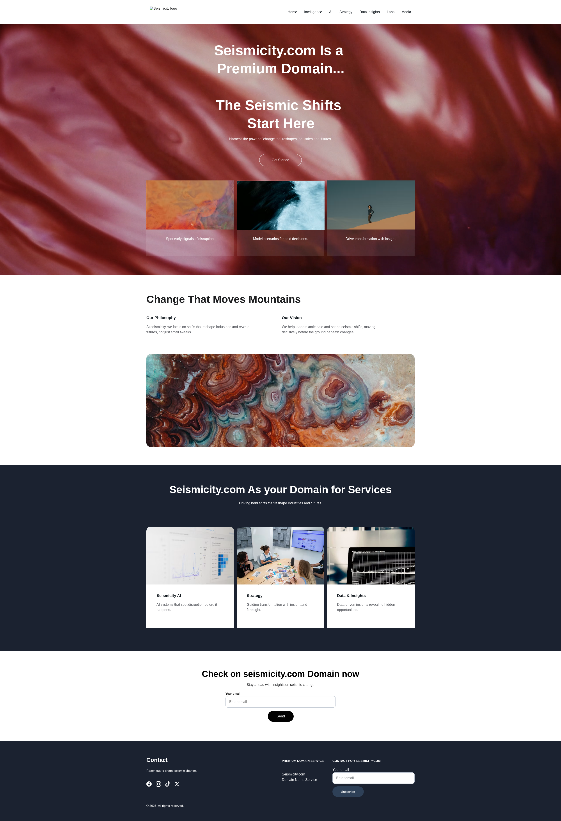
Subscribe (348, 791)
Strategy (345, 12)
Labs (390, 12)
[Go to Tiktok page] (167, 784)
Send (281, 716)
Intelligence (313, 12)
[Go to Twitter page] (177, 784)
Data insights (369, 12)
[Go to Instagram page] (158, 784)
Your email (232, 693)
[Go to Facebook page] (149, 784)
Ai (330, 12)
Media (406, 12)
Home (292, 12)
